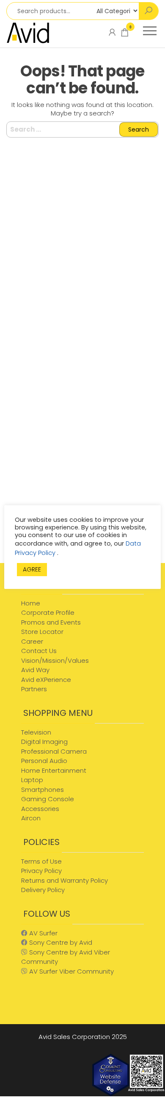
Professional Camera (54, 751)
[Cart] (125, 34)
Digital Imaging (44, 741)
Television (36, 732)
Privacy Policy (41, 870)
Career (32, 641)
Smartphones (42, 789)
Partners (34, 688)
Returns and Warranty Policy (64, 880)
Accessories (40, 808)
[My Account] (112, 32)
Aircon (31, 818)
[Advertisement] (82, 472)
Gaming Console (47, 798)
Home (30, 603)
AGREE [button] (32, 569)
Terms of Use (41, 861)
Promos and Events (51, 622)
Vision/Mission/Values (55, 660)
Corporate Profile (47, 612)
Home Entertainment (53, 770)
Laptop (32, 779)
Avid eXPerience (46, 679)
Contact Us (39, 650)
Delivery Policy (43, 889)
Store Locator (42, 631)
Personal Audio (44, 760)
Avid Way (35, 669)
